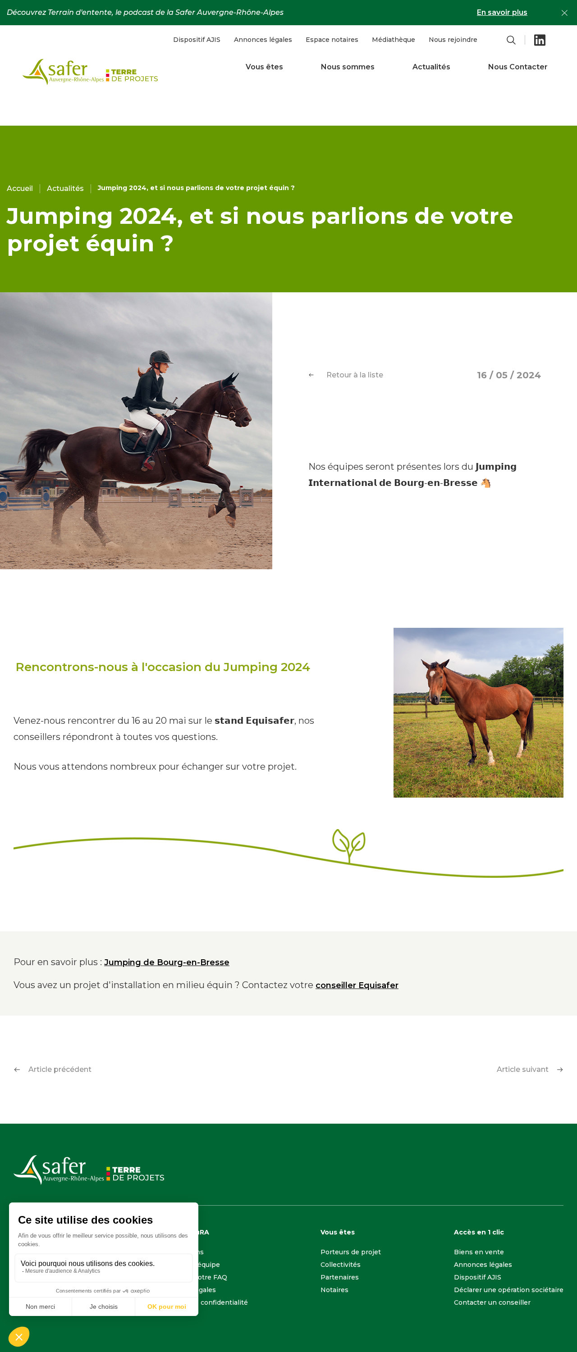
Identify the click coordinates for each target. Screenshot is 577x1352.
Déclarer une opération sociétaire (508, 1290)
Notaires (334, 1290)
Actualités (431, 67)
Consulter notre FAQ (193, 1277)
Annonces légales (263, 40)
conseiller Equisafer (357, 985)
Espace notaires (332, 40)
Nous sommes (348, 67)
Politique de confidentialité (204, 1302)
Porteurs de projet (351, 1252)
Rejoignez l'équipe (190, 1265)
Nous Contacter (518, 67)
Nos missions (182, 1252)
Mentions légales (188, 1290)
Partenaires (340, 1277)
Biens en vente (479, 1252)
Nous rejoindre (453, 40)
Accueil (20, 188)
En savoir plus (502, 12)
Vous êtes (264, 67)
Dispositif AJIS (196, 40)
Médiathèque (393, 40)
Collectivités (341, 1265)
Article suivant (523, 1069)
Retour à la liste (354, 375)
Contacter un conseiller (492, 1302)
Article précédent (60, 1069)
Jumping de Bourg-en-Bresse (166, 962)
